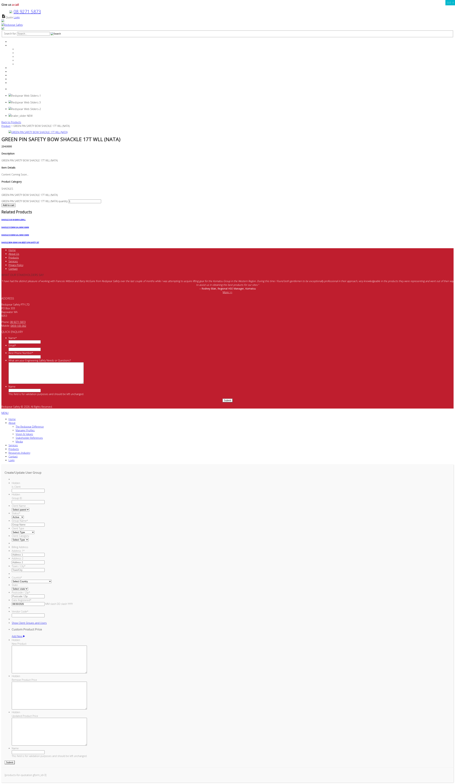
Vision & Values (24, 56)
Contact (13, 79)
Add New (17, 636)
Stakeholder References (29, 60)
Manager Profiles (25, 53)
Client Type (18, 528)
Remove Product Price (24, 680)
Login (17, 17)
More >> (227, 292)
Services (13, 68)
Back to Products (11, 122)
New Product (19, 643)
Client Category (20, 536)
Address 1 (18, 551)
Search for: (10, 33)
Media (19, 64)
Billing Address (20, 547)
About (12, 45)
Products (14, 71)
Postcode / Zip (21, 592)
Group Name (20, 520)
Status (16, 513)
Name (13, 338)
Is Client (16, 486)
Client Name (19, 505)
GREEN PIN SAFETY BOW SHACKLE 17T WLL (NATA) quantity (34, 201)
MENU (5, 413)
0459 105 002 (18, 325)
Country (17, 577)
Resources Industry (19, 75)
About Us (14, 254)
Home (12, 41)
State (15, 585)
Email (12, 345)
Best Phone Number (21, 353)
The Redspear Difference (30, 49)
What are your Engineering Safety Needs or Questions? (40, 360)
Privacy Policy (16, 265)
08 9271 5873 (27, 11)
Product (5, 126)
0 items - (17, 89)
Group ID (17, 498)
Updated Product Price (25, 716)
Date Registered (21, 600)
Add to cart (8, 205)
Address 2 (17, 558)
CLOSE (450, 2)
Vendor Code (20, 611)
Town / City (18, 566)
